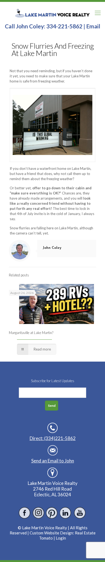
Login (61, 537)
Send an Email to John (52, 461)
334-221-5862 (64, 26)
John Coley (52, 248)
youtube (80, 513)
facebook (25, 513)
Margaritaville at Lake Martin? (31, 332)
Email (93, 26)
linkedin (66, 513)
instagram (38, 513)
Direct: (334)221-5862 (53, 438)
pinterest (52, 513)
